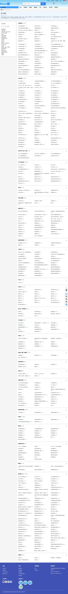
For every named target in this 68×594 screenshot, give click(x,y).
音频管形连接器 (21, 459)
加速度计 (36, 36)
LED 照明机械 (53, 95)
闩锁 (19, 548)
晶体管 (52, 173)
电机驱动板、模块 (21, 366)
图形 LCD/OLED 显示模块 (56, 119)
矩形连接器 (20, 457)
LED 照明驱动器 (21, 101)
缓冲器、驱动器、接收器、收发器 (57, 537)
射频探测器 (53, 227)
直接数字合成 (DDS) (38, 533)
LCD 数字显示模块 (21, 83)
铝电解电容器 (37, 346)
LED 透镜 (36, 103)
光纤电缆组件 (20, 119)
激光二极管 (53, 126)
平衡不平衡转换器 (54, 233)
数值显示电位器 (37, 313)
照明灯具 (20, 132)
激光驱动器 (53, 518)
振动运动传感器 (54, 52)
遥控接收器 (36, 71)
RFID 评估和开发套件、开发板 (56, 216)
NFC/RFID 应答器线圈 (22, 211)
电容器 (2, 45)
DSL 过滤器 (20, 322)
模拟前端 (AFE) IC (37, 515)
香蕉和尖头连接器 (37, 459)
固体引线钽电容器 (37, 258)
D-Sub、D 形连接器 (22, 446)
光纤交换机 (53, 115)
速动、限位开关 (54, 300)
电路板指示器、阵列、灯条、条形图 (41, 134)
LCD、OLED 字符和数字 (55, 83)
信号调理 (52, 256)
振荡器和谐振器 (4, 38)
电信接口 (52, 525)
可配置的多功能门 (54, 498)
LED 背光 (20, 103)
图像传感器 (53, 38)
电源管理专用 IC (54, 531)
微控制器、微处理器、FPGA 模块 (24, 506)
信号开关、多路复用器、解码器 (24, 492)
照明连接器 (36, 132)
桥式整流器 (20, 179)
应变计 (52, 50)
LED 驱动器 (20, 412)
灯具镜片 (52, 128)
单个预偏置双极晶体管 (22, 169)
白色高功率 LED (21, 138)
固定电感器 (36, 355)
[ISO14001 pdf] (21, 586)
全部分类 (4, 7)
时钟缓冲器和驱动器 (38, 513)
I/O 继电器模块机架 (38, 428)
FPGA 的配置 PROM (54, 476)
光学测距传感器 (21, 32)
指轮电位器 (20, 313)
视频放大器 (53, 540)
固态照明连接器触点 (22, 452)
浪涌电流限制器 (37, 399)
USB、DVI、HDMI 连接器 (56, 446)
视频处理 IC (36, 540)
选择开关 (36, 300)
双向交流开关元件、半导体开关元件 (57, 169)
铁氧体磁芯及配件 (37, 273)
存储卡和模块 (3, 35)
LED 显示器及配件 (54, 90)
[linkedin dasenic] (11, 582)
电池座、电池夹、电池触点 (23, 375)
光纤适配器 (53, 448)
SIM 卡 (19, 221)
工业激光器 (53, 121)
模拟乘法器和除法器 (22, 515)
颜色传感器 (53, 74)
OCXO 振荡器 (20, 254)
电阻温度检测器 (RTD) (55, 65)
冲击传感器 (53, 34)
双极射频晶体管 (37, 171)
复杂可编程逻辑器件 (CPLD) (23, 500)
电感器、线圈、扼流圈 (5, 47)
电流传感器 (36, 65)
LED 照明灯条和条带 (22, 99)
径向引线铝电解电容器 (38, 262)
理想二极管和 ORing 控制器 (39, 525)
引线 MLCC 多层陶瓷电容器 (23, 262)
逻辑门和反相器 (37, 546)
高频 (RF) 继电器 (21, 439)
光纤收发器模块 (37, 117)
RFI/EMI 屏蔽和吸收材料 (55, 214)
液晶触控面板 (37, 126)
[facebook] (8, 582)
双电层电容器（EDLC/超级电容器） (41, 338)
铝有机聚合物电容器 (54, 273)
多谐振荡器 (36, 500)
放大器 (35, 557)
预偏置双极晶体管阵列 (55, 181)
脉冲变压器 (20, 192)
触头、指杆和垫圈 (37, 235)
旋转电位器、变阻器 (54, 313)
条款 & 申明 (5, 573)
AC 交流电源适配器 (21, 155)
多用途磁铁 (20, 40)
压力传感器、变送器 (22, 38)
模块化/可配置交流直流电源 (23, 157)
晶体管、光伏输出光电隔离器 (56, 466)
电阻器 (2, 53)
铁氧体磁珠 (20, 273)
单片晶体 (36, 325)
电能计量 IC (20, 533)
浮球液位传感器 (21, 61)
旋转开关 (36, 296)
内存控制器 (20, 495)
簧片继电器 (53, 435)
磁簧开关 (20, 298)
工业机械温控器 (37, 46)
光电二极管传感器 (54, 32)
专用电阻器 (20, 419)
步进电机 (36, 364)
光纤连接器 (20, 448)
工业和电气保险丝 (37, 392)
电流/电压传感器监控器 (22, 65)
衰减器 (19, 235)
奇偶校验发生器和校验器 (55, 500)
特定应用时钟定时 (37, 523)
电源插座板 (36, 403)
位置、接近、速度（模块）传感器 (24, 30)
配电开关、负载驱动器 (55, 546)
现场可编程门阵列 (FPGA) (23, 525)
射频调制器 (20, 233)
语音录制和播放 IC (37, 544)
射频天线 (20, 225)
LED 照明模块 (20, 97)
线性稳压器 (20, 537)
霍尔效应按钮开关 (21, 304)
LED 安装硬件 (20, 90)
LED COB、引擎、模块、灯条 (23, 85)
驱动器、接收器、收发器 (39, 550)
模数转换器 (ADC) (21, 518)
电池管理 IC (53, 529)
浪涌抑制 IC (53, 396)
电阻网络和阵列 (54, 419)
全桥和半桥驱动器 (54, 492)
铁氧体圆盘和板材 (37, 329)
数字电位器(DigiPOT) (22, 511)
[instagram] (6, 582)
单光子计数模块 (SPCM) (55, 36)
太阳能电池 (36, 40)
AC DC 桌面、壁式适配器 (39, 153)
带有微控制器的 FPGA (38, 504)
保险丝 (52, 387)
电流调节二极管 (37, 179)
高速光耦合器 (20, 146)
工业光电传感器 (21, 44)
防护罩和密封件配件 (54, 302)
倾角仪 (52, 30)
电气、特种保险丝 (21, 403)
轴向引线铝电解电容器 (55, 269)
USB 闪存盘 (20, 200)
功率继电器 (36, 430)
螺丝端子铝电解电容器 (55, 267)
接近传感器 (36, 54)
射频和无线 (3, 36)
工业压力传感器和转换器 (55, 44)
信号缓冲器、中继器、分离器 (40, 492)
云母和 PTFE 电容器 (22, 338)
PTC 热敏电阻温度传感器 (23, 28)
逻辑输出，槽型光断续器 (23, 71)
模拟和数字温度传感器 (55, 57)
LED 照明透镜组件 (54, 99)
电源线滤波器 (53, 264)
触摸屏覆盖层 (37, 142)
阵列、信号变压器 (21, 357)
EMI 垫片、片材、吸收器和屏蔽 (24, 252)
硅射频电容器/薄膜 (21, 267)
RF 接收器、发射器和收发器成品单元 (58, 211)
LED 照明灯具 (37, 97)
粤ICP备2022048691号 (21, 591)
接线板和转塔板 (54, 452)
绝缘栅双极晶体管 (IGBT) (23, 181)
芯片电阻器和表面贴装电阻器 (23, 421)
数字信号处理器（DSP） (39, 509)
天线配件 (20, 260)
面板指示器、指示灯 (38, 144)
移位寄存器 (36, 535)
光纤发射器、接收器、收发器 (23, 117)
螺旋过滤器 (53, 327)
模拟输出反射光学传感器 (23, 59)
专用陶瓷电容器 (21, 256)
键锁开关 (36, 302)
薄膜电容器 (20, 344)
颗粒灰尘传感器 (37, 74)
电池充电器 (53, 373)
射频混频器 (36, 231)
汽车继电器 (36, 435)
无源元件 (3, 39)
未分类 (2, 40)
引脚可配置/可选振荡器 (55, 242)
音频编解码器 (20, 550)
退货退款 (20, 575)
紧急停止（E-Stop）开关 (39, 298)
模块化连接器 (37, 454)
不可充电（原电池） (22, 373)
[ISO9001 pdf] (21, 582)
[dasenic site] (10, 3)
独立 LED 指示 (53, 132)
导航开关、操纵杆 (21, 291)
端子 (35, 457)
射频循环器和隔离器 (38, 227)
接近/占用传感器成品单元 (23, 54)
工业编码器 (20, 50)
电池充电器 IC (37, 529)
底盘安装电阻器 (37, 419)
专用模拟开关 (37, 487)
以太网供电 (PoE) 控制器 (22, 489)
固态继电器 (20, 433)
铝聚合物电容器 (54, 346)
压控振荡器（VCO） (22, 242)
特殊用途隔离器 (21, 469)
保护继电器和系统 (54, 428)
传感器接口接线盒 (54, 28)
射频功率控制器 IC (21, 223)
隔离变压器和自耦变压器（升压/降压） (41, 192)
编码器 (52, 67)
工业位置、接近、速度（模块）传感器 (58, 40)
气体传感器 (36, 59)
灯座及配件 (20, 130)
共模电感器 (20, 325)
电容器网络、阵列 (37, 341)
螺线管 (35, 366)
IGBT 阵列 (53, 165)
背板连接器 (53, 457)
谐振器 (52, 245)
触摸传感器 (36, 69)
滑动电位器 (20, 315)
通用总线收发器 (21, 546)
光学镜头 (52, 113)
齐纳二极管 (20, 183)
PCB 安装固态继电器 (55, 105)
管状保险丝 (53, 403)
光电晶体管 (20, 34)
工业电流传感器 (54, 48)
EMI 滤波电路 (37, 252)
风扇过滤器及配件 (37, 275)
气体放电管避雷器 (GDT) (55, 394)
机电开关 (3, 42)
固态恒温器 (36, 38)
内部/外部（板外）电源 (5, 31)
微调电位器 (53, 311)
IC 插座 (35, 446)
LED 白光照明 (53, 101)
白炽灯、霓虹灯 (54, 134)
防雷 (52, 405)
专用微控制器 (37, 485)
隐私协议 (57, 0)
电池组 (35, 375)
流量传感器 (53, 59)
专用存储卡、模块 (37, 200)
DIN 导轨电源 (37, 155)
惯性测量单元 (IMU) (22, 52)
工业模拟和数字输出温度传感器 (57, 46)
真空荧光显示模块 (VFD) (55, 138)
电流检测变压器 (54, 190)
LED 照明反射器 (21, 95)
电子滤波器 (3, 44)
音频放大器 (36, 548)
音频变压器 (53, 192)
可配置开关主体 (54, 289)
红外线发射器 (53, 140)
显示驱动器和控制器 (22, 124)
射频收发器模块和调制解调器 (56, 229)
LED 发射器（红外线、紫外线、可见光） (26, 87)
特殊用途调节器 (54, 523)
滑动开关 (52, 296)
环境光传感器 (20, 63)
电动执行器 (53, 364)
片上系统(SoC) (21, 523)
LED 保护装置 (37, 85)
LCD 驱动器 (36, 83)
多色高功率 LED (21, 121)
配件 (52, 202)
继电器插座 (20, 437)
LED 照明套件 (37, 95)
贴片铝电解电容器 (21, 269)
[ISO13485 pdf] (30, 582)
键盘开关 (20, 302)
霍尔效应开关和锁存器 (22, 74)
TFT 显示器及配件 (21, 107)
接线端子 (20, 454)
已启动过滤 (20, 504)
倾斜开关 (36, 30)
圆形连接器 (36, 452)
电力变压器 (36, 190)
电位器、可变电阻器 (5, 43)
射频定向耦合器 (37, 225)
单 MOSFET (53, 167)
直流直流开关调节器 (54, 533)
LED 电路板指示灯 (37, 101)
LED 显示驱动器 (21, 93)
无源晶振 (36, 245)
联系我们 (52, 0)
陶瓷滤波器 (20, 331)
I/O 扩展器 (20, 478)
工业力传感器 (37, 44)
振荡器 (19, 245)
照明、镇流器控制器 (54, 520)
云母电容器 (36, 256)
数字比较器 (53, 509)
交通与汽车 (53, 111)
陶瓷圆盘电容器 (21, 275)
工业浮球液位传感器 (38, 48)
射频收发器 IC (37, 229)
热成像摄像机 (53, 130)
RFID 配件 (20, 218)
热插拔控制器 (20, 520)
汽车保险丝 (20, 396)
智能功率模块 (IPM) (54, 176)
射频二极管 (20, 173)
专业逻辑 (36, 483)
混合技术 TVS (53, 399)
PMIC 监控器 (20, 481)
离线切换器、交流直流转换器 (23, 535)
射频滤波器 (53, 325)
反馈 (60, 0)
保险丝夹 (20, 389)
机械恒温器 (20, 57)
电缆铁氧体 (36, 327)
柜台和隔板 (53, 513)
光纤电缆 (52, 117)
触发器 (19, 542)
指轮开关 (36, 293)
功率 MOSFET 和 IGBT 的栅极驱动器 (41, 495)
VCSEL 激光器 (37, 107)
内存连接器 (20, 450)
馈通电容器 (36, 331)
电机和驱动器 (3, 48)
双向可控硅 (20, 171)
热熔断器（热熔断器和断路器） (40, 401)
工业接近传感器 (21, 46)
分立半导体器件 (4, 33)
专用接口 (52, 485)
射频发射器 (36, 223)
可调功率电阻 (37, 311)
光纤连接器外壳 (37, 448)
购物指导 (20, 570)
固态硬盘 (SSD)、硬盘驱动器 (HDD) (25, 202)
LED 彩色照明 (37, 90)
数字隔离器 (36, 466)
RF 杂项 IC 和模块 (21, 214)
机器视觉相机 (53, 54)
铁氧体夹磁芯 (20, 271)
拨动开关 (20, 293)
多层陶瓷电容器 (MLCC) (55, 258)
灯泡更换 (36, 130)
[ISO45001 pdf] (25, 582)
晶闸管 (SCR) (36, 176)
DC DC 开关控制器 (21, 476)
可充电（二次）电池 (38, 373)
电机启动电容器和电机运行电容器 (40, 264)
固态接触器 (53, 430)
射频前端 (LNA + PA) (38, 221)
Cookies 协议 (5, 572)
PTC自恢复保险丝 (21, 385)
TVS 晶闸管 (36, 387)
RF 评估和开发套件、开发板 (39, 214)
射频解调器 (53, 231)
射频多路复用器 (54, 223)
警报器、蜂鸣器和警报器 (23, 559)
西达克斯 (36, 405)
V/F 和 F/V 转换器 (21, 483)
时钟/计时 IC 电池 (54, 511)
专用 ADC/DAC (53, 483)
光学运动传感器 (37, 32)
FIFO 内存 (36, 476)
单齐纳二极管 (37, 169)
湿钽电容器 (53, 262)
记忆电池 (20, 544)
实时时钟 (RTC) (21, 502)
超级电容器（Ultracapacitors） (40, 269)
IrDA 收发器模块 (21, 26)
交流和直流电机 (21, 364)
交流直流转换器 (37, 412)
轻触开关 (20, 300)
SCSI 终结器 (53, 481)
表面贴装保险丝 (21, 405)
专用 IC (19, 485)
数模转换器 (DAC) (37, 511)
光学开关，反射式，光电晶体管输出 (25, 113)
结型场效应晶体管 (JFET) (55, 179)
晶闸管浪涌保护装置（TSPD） (40, 394)
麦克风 (35, 559)
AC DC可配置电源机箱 (55, 153)
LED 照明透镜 (37, 99)
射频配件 (36, 233)
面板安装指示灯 (21, 144)
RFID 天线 (20, 216)
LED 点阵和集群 (54, 93)
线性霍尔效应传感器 (38, 67)
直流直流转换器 (54, 412)
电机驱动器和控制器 (22, 529)
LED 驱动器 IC (53, 478)
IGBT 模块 (36, 165)
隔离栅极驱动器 (54, 469)
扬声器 (19, 557)
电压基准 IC (20, 527)
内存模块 (52, 200)
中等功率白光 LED (37, 111)
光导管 (19, 115)
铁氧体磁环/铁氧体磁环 (55, 271)
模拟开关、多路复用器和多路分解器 (57, 515)
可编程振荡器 (37, 242)
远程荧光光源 (53, 142)
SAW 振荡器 (36, 254)
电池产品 (3, 49)
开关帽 (35, 291)
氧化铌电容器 (20, 341)
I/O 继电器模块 (21, 428)
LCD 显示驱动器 (37, 478)
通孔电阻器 (36, 421)
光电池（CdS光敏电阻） (39, 34)
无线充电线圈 (53, 355)
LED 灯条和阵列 (37, 93)
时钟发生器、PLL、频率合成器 (24, 513)
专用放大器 (20, 487)
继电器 (2, 54)
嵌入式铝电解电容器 (54, 260)
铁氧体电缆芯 (37, 271)
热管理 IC (36, 520)
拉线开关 (52, 291)
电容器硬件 (20, 264)
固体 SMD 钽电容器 (22, 258)
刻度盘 (19, 311)
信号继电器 (20, 430)
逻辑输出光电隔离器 (38, 469)
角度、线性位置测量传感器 (23, 69)
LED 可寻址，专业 (37, 87)
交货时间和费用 (22, 573)
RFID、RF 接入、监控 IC (55, 218)
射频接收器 (20, 229)
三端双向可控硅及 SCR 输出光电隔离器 (25, 466)
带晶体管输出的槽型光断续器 (40, 50)
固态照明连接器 (54, 450)
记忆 (52, 542)
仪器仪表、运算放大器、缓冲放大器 (41, 489)
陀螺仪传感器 (53, 71)
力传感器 (20, 36)
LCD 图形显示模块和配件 (39, 81)
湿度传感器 (36, 61)
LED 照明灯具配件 (54, 97)
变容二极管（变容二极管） (56, 171)
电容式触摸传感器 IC (55, 527)
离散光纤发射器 (21, 140)
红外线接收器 (20, 142)
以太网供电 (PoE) (54, 155)
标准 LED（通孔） (54, 124)
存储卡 (35, 202)
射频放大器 (20, 231)
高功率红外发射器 (54, 144)
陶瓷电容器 (20, 348)
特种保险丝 (53, 401)
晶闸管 (19, 176)
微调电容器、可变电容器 (55, 338)
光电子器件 (3, 30)
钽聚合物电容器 (21, 346)
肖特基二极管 (37, 181)
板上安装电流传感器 (38, 57)
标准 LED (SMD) (37, 124)
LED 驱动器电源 (21, 105)
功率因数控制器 (54, 495)
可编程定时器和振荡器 (22, 498)
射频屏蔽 (52, 225)
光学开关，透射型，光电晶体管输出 (41, 113)
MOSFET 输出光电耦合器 (39, 105)
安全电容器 (36, 260)
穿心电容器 (36, 267)
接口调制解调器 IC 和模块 (23, 509)
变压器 (2, 34)
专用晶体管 (20, 167)
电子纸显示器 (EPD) (22, 134)
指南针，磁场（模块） (38, 52)
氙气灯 (19, 126)
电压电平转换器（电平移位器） (40, 527)
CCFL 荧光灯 (20, 81)
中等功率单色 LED (21, 111)
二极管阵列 (36, 167)
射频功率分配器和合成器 (55, 221)
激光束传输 (20, 128)
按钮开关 (52, 293)
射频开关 (20, 227)
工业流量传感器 (21, 48)
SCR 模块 (36, 385)
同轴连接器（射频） (38, 450)
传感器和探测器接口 (54, 489)
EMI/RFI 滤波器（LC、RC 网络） (40, 322)
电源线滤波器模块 (21, 327)
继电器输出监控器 (37, 437)
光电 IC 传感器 (37, 115)
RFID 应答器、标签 (38, 216)
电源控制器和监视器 (38, 531)
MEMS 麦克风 (37, 26)
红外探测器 (36, 140)
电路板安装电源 (4, 52)
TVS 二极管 (53, 385)
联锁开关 (52, 298)
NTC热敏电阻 (53, 26)
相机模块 (20, 67)
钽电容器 (52, 344)
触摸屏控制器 (37, 542)
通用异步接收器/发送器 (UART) (57, 544)
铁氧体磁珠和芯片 (54, 329)
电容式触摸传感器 (54, 63)
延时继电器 (53, 433)
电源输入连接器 (54, 454)
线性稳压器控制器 (37, 537)
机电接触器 (20, 435)
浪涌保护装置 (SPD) (38, 396)
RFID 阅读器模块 (37, 218)
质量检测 (20, 572)
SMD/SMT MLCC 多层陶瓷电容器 (57, 254)
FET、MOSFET (21, 165)
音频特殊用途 (53, 548)
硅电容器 (52, 341)
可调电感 (20, 355)
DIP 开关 (20, 289)
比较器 (35, 518)
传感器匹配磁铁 (37, 28)
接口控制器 (36, 506)
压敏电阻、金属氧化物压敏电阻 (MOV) (58, 389)
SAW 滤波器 (53, 322)
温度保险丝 (20, 401)
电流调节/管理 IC (21, 531)
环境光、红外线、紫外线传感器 (57, 61)
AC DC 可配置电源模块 (22, 153)
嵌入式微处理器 (37, 502)
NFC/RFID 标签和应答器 (39, 211)
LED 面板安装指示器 (55, 103)
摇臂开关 (20, 296)
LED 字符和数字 (54, 87)
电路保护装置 (3, 50)
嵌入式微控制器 (54, 502)
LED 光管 (52, 85)
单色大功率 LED (37, 119)
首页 (3, 9)
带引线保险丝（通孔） (55, 392)
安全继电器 (36, 433)
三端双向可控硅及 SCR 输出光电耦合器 (58, 107)
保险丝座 (36, 389)
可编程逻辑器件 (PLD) (38, 498)
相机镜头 (36, 138)
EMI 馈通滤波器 (54, 252)
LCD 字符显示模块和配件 (55, 81)
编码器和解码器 (21, 540)
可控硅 (19, 392)
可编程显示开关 (37, 289)
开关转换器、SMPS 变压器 (23, 190)
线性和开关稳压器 (54, 535)
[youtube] (4, 582)
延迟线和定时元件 (54, 504)
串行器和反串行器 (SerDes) (56, 487)
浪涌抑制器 (20, 399)
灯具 (35, 128)
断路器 (19, 394)
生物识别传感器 (37, 63)
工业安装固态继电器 (38, 121)
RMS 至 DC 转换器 (37, 481)
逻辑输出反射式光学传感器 (56, 69)
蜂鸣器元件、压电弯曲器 (55, 557)
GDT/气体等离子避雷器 (22, 382)
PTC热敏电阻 (53, 382)
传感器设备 (3, 29)
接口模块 (52, 506)
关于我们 (48, 0)
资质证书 (36, 570)
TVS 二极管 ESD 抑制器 (22, 387)
